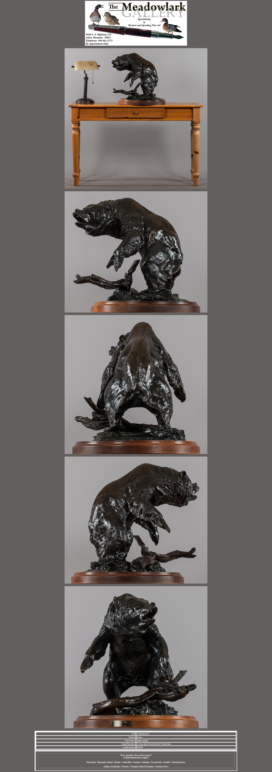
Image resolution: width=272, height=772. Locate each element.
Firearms (125, 766)
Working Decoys (178, 762)
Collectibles (127, 762)
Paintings (146, 762)
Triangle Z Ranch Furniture (142, 766)
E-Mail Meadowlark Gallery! (136, 757)
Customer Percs (161, 766)
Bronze (118, 762)
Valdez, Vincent (142, 740)
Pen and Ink (156, 762)
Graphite (166, 762)
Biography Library (105, 762)
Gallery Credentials (112, 766)
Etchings (136, 762)
